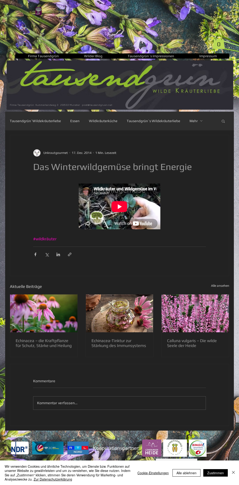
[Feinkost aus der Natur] (21, 42)
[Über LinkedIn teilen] (58, 254)
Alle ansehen (220, 285)
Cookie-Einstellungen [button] (153, 473)
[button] (218, 41)
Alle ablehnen (186, 473)
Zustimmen (215, 473)
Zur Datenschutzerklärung (53, 479)
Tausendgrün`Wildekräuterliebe (35, 121)
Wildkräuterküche (103, 121)
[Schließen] (233, 472)
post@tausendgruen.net (97, 104)
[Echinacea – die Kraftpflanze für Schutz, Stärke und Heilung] (43, 313)
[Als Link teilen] (69, 254)
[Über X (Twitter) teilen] (47, 254)
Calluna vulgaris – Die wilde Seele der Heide (192, 343)
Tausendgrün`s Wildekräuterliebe (153, 121)
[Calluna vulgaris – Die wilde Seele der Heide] (195, 313)
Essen (75, 121)
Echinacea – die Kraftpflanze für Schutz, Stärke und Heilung (44, 343)
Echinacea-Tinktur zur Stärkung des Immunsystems (118, 343)
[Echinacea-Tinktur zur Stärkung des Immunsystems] (119, 313)
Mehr (194, 121)
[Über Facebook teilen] (35, 254)
